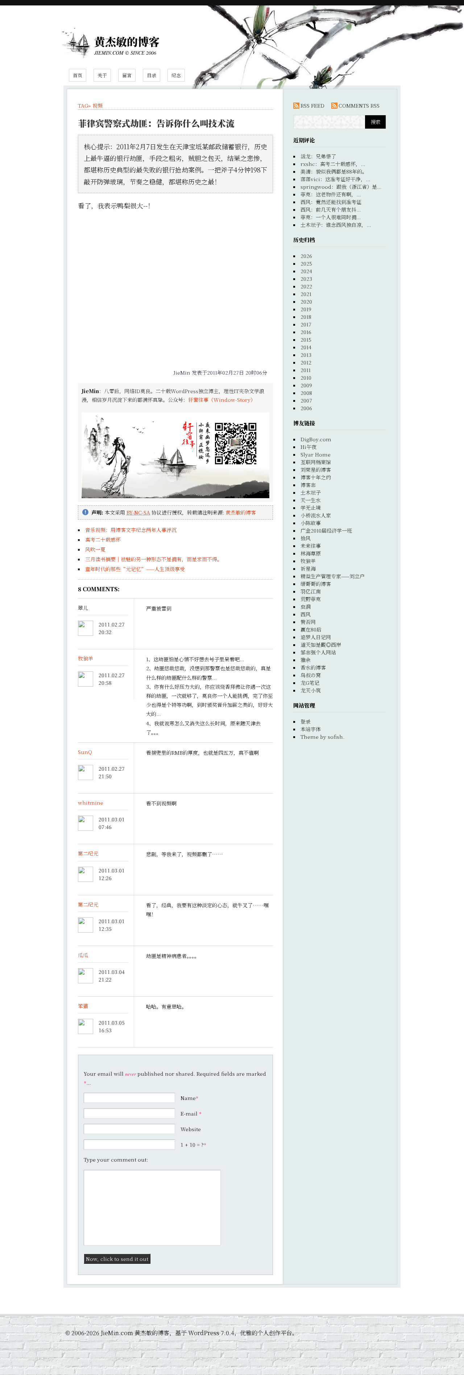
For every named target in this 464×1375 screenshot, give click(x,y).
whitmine (90, 802)
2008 (306, 392)
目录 (151, 75)
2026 (306, 255)
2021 (306, 293)
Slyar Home (316, 454)
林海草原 (311, 553)
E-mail (189, 1113)
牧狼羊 (85, 658)
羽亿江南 (311, 591)
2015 (306, 339)
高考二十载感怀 (103, 539)
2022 (306, 286)
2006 (306, 408)
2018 (306, 316)
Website (191, 1129)
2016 (306, 332)
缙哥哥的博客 (316, 583)
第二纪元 (88, 853)
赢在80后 (311, 629)
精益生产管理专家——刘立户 (333, 576)
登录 (306, 721)
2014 (306, 347)
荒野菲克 (311, 599)
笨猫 (83, 1005)
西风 (306, 614)
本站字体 (311, 729)
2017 (306, 324)
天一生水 (311, 500)
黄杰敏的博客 (127, 41)
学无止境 (311, 507)
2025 (306, 263)
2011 (306, 370)
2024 (306, 271)
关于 (102, 75)
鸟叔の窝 (311, 675)
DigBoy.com (316, 439)
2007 (306, 400)
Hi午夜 (308, 446)
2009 (306, 385)
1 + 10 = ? (193, 1144)
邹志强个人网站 (318, 652)
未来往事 (311, 545)
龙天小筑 (311, 690)
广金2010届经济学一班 (326, 530)
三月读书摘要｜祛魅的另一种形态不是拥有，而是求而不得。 (153, 559)
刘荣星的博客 (316, 469)
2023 (306, 278)
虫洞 (306, 606)
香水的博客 (313, 667)
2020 (306, 301)
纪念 (176, 75)
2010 (306, 377)
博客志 (308, 484)
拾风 (306, 538)
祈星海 (308, 568)
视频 (97, 105)
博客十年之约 (316, 477)
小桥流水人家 (316, 515)
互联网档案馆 (316, 462)
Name (188, 1097)
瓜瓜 (83, 955)
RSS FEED (312, 105)
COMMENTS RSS (359, 105)
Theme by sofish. (322, 736)
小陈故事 (311, 522)
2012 (306, 362)
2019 (306, 309)
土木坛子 (311, 492)
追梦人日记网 (316, 637)
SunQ (85, 751)
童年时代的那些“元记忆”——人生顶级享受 (135, 568)
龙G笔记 (310, 682)
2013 (306, 354)
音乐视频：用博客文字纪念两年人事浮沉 (131, 529)
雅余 (306, 659)
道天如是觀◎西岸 (321, 644)
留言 (127, 75)
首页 (77, 75)
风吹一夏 (95, 549)
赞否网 (308, 621)
